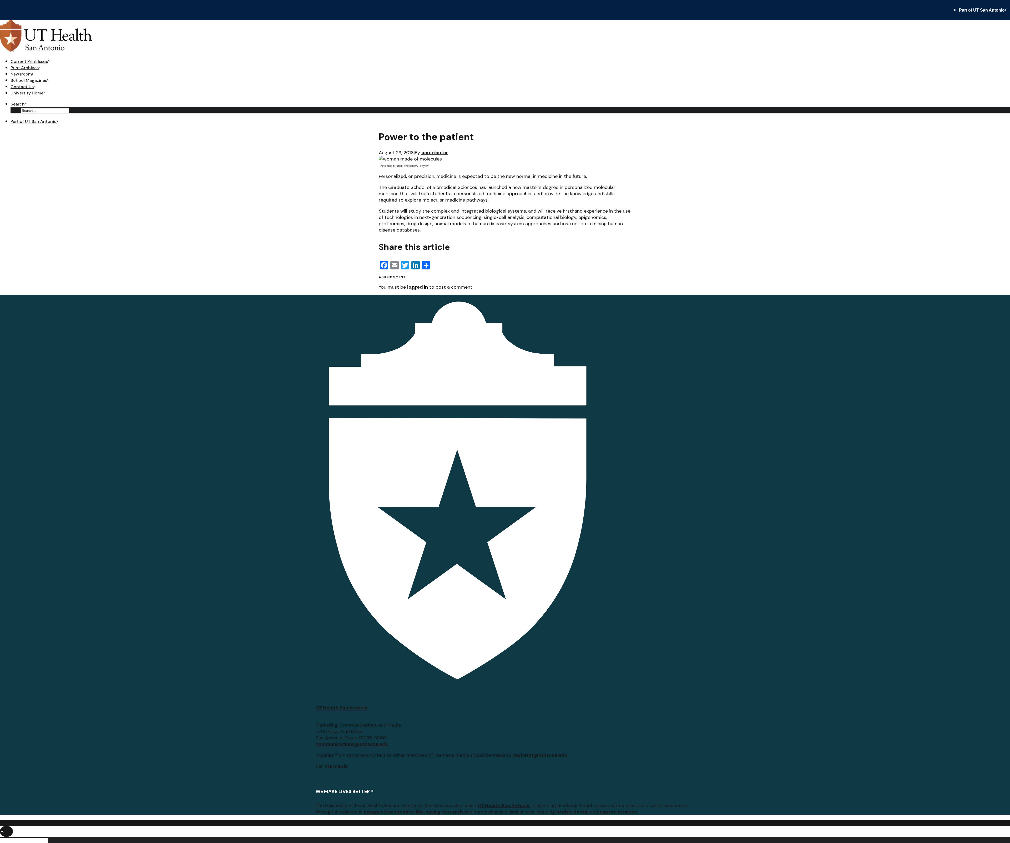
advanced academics (389, 812)
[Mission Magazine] (505, 36)
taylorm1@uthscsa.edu (540, 755)
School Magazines (29, 80)
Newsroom (21, 74)
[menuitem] (984, 10)
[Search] (24, 840)
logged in (417, 287)
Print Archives (25, 68)
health (563, 812)
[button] (19, 104)
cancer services (618, 812)
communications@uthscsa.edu (352, 744)
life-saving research (439, 812)
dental (581, 812)
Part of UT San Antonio (982, 10)
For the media (332, 766)
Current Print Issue (29, 61)
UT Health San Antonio (341, 708)
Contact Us (22, 86)
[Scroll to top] (6, 831)
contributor (434, 152)
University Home (27, 93)
